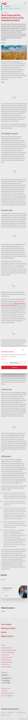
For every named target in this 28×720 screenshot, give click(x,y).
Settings (3, 359)
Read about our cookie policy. (8, 356)
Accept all (14, 367)
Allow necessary (14, 362)
